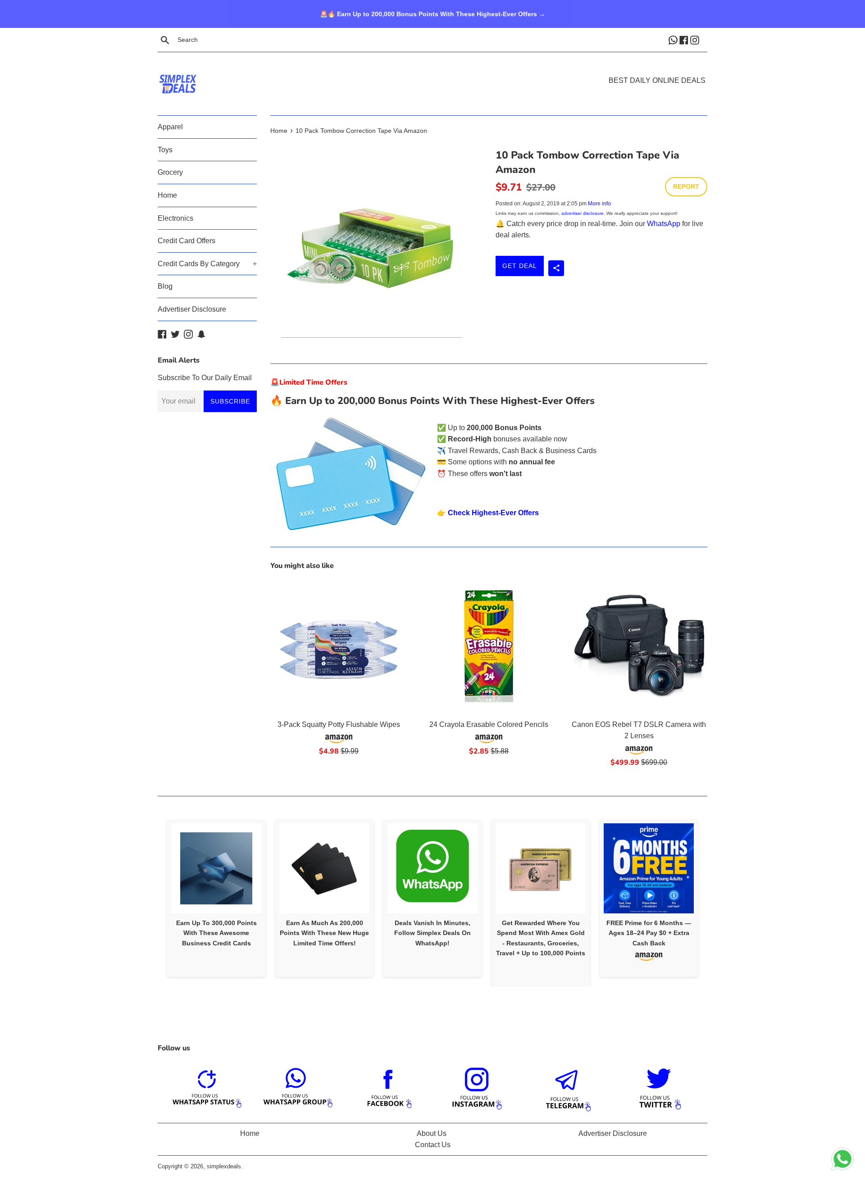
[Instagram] (695, 39)
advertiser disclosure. (583, 213)
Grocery (170, 172)
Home (167, 195)
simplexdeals (224, 1166)
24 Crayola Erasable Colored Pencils (488, 724)
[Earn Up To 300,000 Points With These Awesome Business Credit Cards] (216, 868)
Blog (165, 286)
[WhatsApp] (674, 39)
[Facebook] (684, 39)
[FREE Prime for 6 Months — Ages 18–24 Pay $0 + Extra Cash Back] (649, 868)
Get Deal (519, 265)
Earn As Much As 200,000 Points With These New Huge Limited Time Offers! (324, 933)
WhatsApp (663, 223)
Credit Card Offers (186, 241)
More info (599, 203)
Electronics (175, 218)
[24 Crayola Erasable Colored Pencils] (488, 646)
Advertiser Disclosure (192, 309)
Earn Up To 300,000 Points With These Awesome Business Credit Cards (216, 933)
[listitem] (216, 898)
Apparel (170, 127)
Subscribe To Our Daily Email (205, 377)
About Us (431, 1133)
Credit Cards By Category (207, 264)
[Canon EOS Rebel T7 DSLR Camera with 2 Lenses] (639, 646)
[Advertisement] (432, 70)
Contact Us (433, 1145)
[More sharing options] (556, 268)
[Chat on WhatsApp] (842, 1160)
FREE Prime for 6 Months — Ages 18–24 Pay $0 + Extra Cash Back (648, 933)
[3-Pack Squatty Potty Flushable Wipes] (338, 646)
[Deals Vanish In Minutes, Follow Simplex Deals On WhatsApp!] (432, 868)
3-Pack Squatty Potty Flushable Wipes (339, 724)
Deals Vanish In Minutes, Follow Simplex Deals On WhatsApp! (432, 933)
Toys (165, 150)
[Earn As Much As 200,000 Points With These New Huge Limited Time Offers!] (324, 868)
